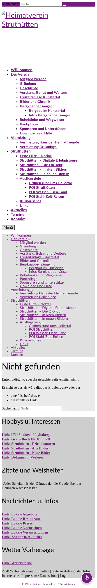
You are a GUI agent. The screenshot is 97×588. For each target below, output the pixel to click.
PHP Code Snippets (32, 584)
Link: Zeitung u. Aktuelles (22, 537)
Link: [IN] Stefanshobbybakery (26, 435)
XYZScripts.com (66, 584)
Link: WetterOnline (17, 563)
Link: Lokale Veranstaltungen (25, 532)
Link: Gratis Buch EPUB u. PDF (27, 439)
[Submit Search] (64, 5)
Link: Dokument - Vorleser (22, 457)
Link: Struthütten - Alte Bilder (25, 448)
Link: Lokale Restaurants (21, 519)
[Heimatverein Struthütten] (48, 33)
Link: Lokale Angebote (19, 514)
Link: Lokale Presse (17, 523)
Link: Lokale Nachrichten (22, 528)
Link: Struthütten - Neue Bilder (26, 453)
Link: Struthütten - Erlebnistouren (28, 444)
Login (64, 576)
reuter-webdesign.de (66, 571)
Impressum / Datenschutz (39, 576)
